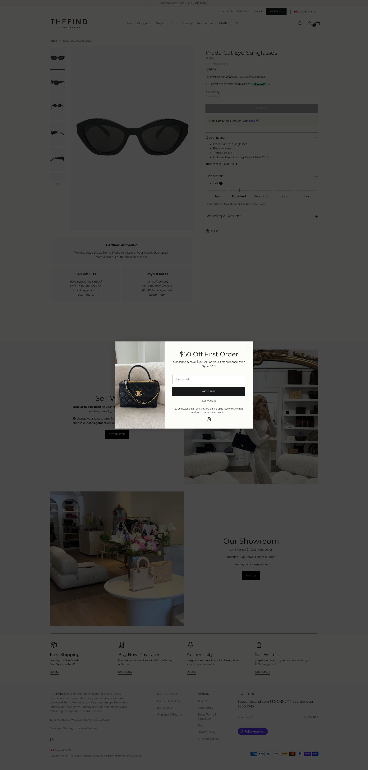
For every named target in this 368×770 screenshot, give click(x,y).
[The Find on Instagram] (209, 420)
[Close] (248, 346)
